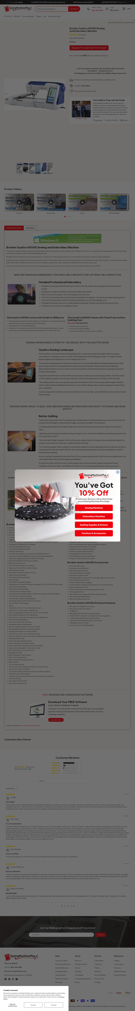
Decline (53, 1005)
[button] (94, 508)
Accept (33, 1005)
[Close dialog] (117, 472)
